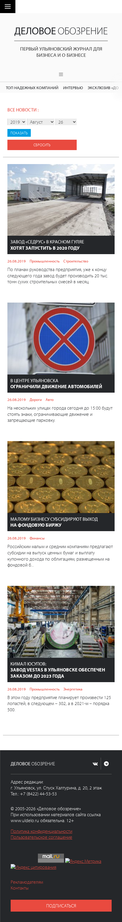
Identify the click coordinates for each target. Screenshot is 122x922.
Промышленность (45, 261)
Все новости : (22, 110)
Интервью (73, 87)
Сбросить (42, 144)
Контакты (20, 888)
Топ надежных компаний (32, 87)
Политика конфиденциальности (41, 831)
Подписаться (61, 906)
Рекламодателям (27, 882)
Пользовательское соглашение (41, 837)
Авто (50, 399)
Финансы (37, 538)
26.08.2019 (16, 261)
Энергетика (72, 689)
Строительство (75, 261)
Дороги (36, 399)
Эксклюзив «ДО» (104, 87)
